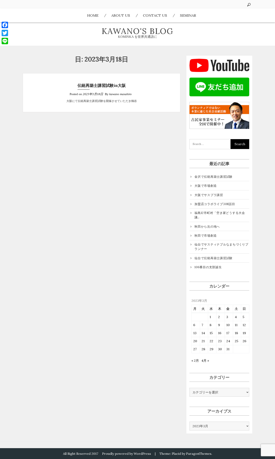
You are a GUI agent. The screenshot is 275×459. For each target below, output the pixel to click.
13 (194, 333)
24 (228, 341)
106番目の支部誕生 (208, 267)
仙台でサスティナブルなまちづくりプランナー (221, 246)
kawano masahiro (120, 94)
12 (244, 325)
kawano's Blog (137, 31)
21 (203, 341)
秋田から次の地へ (207, 226)
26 (244, 341)
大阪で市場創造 (205, 186)
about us (120, 15)
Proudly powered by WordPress (126, 454)
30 (220, 349)
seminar (188, 15)
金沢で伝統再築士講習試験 (213, 177)
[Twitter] (5, 33)
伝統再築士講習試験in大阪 (102, 85)
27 (195, 349)
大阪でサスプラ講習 (208, 195)
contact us (155, 15)
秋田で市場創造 (205, 235)
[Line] (5, 41)
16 (219, 333)
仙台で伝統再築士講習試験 (213, 258)
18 (236, 333)
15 (211, 333)
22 (211, 341)
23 (220, 341)
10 (228, 325)
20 (195, 341)
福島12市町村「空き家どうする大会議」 (219, 215)
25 (236, 341)
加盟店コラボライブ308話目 (214, 204)
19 (244, 333)
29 (211, 349)
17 (227, 333)
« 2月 (195, 360)
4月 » (205, 360)
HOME (92, 15)
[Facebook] (5, 25)
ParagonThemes (198, 454)
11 (236, 325)
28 (203, 349)
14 (203, 333)
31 (228, 349)
